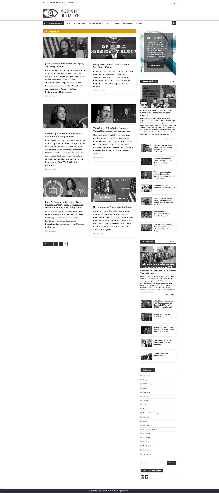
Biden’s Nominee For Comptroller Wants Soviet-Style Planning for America (156, 112)
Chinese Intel (79, 23)
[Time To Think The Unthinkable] (146, 356)
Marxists (146, 417)
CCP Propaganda (149, 384)
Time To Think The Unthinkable (161, 354)
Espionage (146, 409)
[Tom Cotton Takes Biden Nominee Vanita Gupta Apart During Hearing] (113, 113)
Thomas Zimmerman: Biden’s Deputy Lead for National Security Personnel (163, 162)
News (68, 23)
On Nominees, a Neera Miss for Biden (112, 207)
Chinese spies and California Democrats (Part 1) (164, 187)
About (139, 23)
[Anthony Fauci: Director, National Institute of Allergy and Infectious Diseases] (146, 227)
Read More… (170, 139)
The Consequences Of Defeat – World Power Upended (162, 342)
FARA (109, 23)
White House (147, 454)
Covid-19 (146, 396)
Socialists (146, 438)
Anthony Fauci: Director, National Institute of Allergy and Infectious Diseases (163, 228)
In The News (148, 241)
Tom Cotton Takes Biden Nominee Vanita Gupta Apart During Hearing (111, 129)
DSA (144, 405)
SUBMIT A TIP (73, 2)
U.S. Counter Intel (96, 23)
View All (172, 81)
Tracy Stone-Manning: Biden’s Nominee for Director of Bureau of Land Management (164, 175)
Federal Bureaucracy (150, 413)
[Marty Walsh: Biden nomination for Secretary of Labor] (113, 48)
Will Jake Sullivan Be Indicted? (162, 315)
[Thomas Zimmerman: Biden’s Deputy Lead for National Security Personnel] (146, 161)
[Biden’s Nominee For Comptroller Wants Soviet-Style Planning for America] (158, 96)
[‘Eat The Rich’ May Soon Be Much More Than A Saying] (158, 257)
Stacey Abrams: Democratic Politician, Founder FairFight (162, 214)
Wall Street (147, 450)
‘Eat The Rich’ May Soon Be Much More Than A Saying (158, 272)
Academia (146, 376)
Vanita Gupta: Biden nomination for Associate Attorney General (63, 135)
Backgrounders (55, 23)
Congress (146, 392)
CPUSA (145, 400)
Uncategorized (148, 446)
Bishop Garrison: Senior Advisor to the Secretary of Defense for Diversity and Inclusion (164, 201)
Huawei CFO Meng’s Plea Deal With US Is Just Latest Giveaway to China (164, 329)
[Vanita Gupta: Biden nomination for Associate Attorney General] (65, 116)
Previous (48, 244)
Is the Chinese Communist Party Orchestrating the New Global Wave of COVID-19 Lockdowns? (164, 304)
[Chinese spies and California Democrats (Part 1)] (146, 188)
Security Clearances (124, 23)
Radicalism (147, 433)
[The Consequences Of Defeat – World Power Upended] (146, 343)
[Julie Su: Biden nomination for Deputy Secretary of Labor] (65, 47)
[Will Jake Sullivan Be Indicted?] (146, 317)
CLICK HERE (155, 65)
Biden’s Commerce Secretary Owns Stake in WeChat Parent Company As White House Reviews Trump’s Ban (64, 205)
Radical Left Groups (150, 429)
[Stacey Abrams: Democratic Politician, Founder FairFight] (146, 214)
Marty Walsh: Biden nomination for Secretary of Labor (111, 66)
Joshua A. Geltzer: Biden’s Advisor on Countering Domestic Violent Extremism (163, 148)
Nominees (146, 425)
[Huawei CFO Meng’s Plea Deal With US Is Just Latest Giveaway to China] (146, 330)
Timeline (146, 442)
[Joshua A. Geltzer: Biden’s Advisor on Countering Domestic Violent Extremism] (146, 148)
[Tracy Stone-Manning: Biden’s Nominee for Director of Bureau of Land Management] (146, 175)
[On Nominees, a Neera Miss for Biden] (113, 189)
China (145, 388)
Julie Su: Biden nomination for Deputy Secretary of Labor (64, 65)
